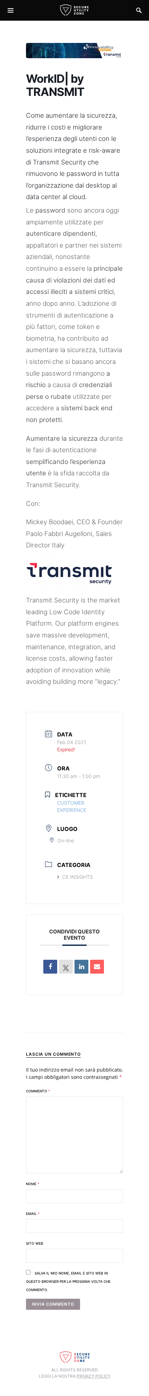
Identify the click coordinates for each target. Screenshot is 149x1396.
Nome (32, 1184)
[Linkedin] (81, 967)
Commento (38, 1091)
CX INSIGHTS (77, 877)
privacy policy (94, 1376)
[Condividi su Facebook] (50, 967)
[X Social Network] (66, 967)
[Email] (97, 967)
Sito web (34, 1243)
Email (33, 1213)
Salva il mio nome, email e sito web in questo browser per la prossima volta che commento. (68, 1281)
